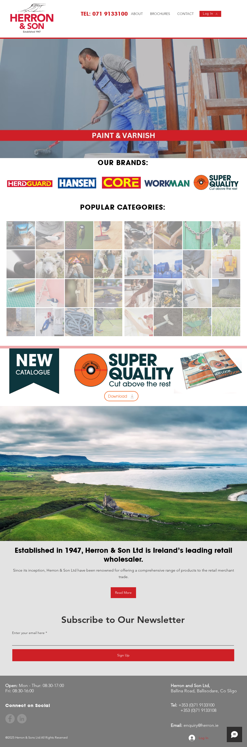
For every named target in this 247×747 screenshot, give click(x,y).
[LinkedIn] (22, 718)
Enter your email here (28, 632)
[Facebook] (10, 718)
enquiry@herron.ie (201, 725)
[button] (123, 98)
